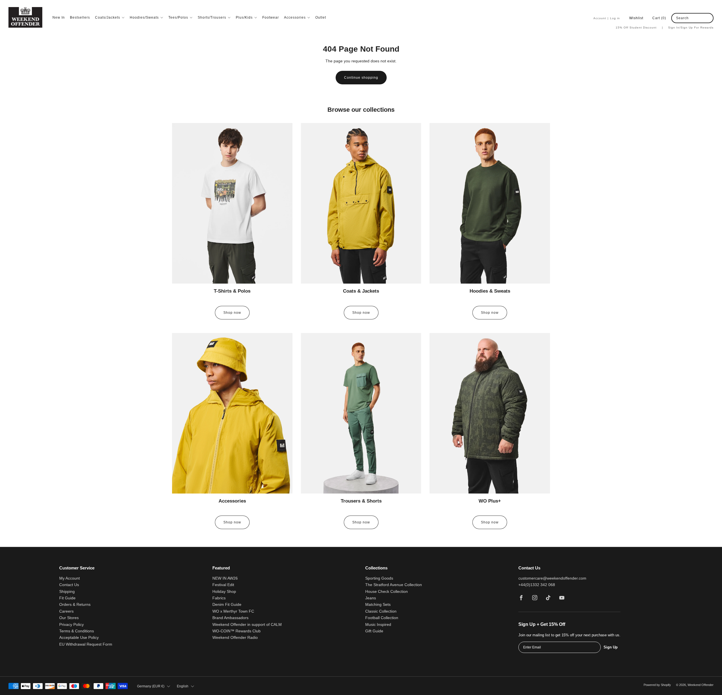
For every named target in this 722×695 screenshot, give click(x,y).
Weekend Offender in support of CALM (247, 624)
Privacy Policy (71, 624)
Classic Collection (381, 611)
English (182, 686)
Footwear (270, 17)
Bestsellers (80, 17)
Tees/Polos (178, 17)
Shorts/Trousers (212, 17)
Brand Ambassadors (230, 618)
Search (682, 18)
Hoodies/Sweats (144, 17)
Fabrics (219, 598)
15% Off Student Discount (639, 27)
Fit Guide (67, 598)
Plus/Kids (244, 17)
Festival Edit (223, 585)
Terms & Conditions (76, 631)
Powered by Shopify (657, 685)
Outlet (320, 17)
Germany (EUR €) (150, 686)
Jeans (370, 598)
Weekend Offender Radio (235, 637)
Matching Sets (378, 604)
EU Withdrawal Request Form (85, 644)
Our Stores (69, 618)
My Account (69, 578)
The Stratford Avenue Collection (393, 585)
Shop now (232, 313)
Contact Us (69, 585)
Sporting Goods (379, 578)
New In (58, 17)
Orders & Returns (75, 604)
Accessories (295, 17)
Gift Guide (374, 631)
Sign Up (611, 647)
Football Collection (381, 618)
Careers (66, 611)
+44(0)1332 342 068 (536, 585)
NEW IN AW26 (225, 578)
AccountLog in (606, 18)
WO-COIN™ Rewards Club (236, 631)
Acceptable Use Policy (79, 637)
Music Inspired (378, 624)
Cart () (659, 18)
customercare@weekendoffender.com (552, 578)
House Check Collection (386, 591)
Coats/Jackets (107, 17)
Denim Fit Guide (226, 604)
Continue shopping (361, 78)
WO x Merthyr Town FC (233, 611)
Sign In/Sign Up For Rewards (691, 27)
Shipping (67, 591)
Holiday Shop (224, 591)
